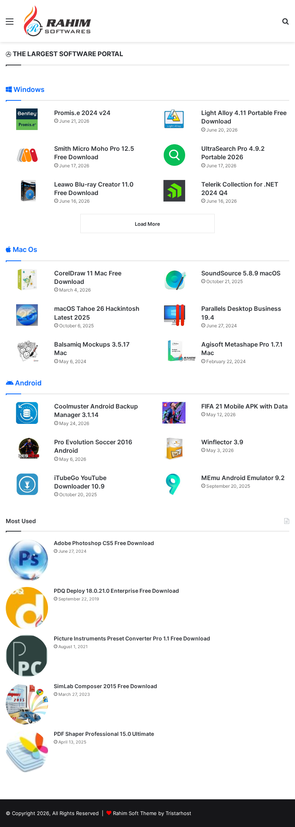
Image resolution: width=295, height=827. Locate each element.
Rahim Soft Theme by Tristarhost (152, 813)
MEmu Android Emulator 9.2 (243, 478)
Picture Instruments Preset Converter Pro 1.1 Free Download (132, 638)
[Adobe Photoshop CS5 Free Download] (27, 560)
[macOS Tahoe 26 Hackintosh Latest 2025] (27, 315)
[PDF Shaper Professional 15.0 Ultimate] (27, 751)
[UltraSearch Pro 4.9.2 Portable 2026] (174, 155)
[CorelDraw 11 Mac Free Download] (27, 279)
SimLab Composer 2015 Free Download (105, 686)
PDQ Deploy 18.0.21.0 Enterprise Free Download (116, 590)
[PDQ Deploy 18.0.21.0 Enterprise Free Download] (27, 608)
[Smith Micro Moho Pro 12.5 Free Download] (27, 154)
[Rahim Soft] (57, 21)
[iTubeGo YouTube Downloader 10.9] (27, 484)
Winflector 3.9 (222, 442)
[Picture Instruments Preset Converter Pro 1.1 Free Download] (27, 656)
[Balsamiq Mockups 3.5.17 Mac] (27, 351)
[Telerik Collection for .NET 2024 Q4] (174, 191)
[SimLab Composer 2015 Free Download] (27, 703)
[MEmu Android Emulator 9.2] (174, 484)
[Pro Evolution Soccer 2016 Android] (27, 448)
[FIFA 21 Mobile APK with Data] (174, 413)
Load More (147, 224)
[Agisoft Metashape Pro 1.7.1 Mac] (174, 350)
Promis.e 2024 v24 (82, 113)
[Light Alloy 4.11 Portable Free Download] (174, 119)
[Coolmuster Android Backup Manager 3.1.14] (27, 413)
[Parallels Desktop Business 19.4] (174, 315)
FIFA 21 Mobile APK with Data (244, 406)
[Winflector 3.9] (174, 449)
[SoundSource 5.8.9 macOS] (174, 279)
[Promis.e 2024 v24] (27, 119)
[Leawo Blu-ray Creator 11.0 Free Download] (27, 190)
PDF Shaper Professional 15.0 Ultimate (104, 733)
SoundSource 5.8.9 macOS (240, 273)
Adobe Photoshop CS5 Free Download (104, 543)
